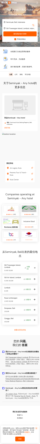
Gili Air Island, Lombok (19, 362)
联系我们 (20, 418)
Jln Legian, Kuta (11, 394)
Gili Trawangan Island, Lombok (17, 357)
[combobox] (20, 22)
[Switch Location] (33, 25)
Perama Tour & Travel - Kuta (24, 396)
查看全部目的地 (20, 330)
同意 (20, 439)
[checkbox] (15, 39)
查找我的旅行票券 (20, 34)
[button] (37, 2)
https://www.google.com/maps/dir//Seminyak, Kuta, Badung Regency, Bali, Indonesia (22, 380)
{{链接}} (27, 432)
